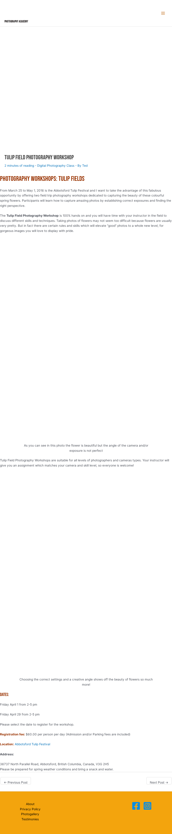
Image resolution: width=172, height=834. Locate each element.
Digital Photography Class (55, 165)
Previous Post (16, 782)
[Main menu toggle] (163, 13)
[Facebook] (136, 806)
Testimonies (30, 819)
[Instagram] (147, 806)
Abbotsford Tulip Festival (32, 744)
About (30, 804)
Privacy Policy (30, 809)
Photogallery (30, 814)
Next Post (159, 782)
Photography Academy (16, 21)
